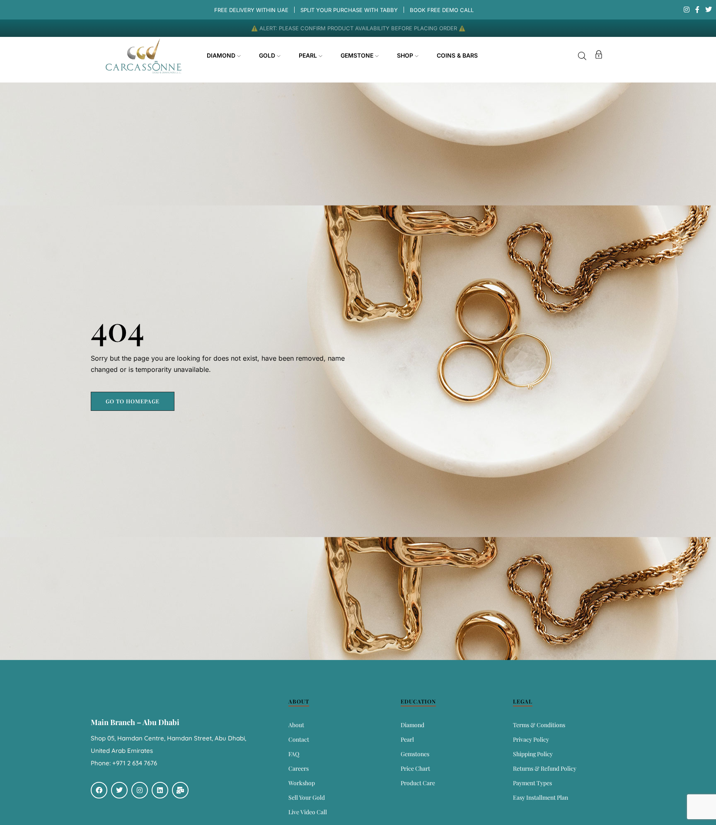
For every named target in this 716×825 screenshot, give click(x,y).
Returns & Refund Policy (544, 768)
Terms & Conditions (539, 725)
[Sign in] (599, 55)
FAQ (293, 754)
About (296, 725)
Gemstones (415, 754)
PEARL (309, 55)
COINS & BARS (457, 55)
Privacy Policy (531, 739)
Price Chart (415, 768)
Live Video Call (307, 812)
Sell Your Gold (306, 797)
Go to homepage (133, 401)
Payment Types (532, 783)
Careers (298, 768)
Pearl (407, 739)
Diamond (412, 725)
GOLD (268, 55)
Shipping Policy (533, 754)
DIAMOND (222, 55)
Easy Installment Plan (540, 797)
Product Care (418, 783)
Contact (298, 739)
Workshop (301, 783)
